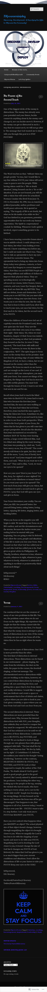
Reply (39, 932)
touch (6, 592)
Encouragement (27, 587)
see (40, 589)
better (30, 585)
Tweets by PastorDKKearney (14, 944)
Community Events (32, 75)
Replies (12, 592)
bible (35, 585)
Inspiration (8, 589)
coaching (16, 587)
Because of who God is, (19, 70)
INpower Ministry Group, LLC (15, 950)
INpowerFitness (9, 79)
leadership (22, 589)
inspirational (21, 932)
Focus (7, 602)
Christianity (8, 587)
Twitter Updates (10, 941)
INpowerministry (15, 16)
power (29, 589)
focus (36, 587)
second (35, 589)
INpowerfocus (15, 585)
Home (6, 70)
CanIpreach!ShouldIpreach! (13, 75)
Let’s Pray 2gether (24, 79)
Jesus (15, 589)
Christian (31, 930)
